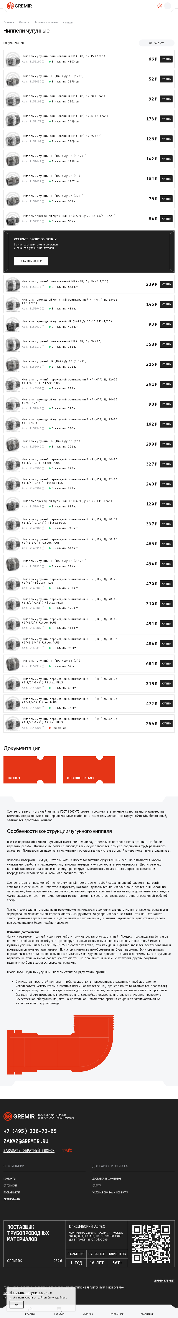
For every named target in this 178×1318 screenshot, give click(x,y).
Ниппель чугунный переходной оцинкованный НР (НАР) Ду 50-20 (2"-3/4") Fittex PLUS (69, 700)
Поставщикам (11, 1192)
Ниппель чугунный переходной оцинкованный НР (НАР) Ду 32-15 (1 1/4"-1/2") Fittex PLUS (69, 481)
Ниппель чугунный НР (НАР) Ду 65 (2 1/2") (54, 561)
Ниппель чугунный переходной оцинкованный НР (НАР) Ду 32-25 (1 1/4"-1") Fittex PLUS (69, 381)
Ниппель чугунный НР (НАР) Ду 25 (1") (51, 176)
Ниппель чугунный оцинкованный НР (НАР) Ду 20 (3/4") (63, 96)
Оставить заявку (31, 261)
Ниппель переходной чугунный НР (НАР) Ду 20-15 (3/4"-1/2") (68, 216)
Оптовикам (10, 1185)
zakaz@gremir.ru (25, 1141)
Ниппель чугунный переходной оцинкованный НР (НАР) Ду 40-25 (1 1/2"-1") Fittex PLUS (69, 461)
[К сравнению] (122, 59)
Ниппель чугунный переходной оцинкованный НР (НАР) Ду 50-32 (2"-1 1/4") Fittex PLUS (69, 640)
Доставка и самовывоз (106, 1178)
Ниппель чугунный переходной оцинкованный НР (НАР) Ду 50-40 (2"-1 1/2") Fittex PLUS (69, 541)
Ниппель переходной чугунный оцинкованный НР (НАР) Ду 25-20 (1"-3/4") (69, 421)
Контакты (9, 1178)
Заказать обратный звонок (28, 1150)
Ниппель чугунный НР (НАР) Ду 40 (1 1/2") (54, 361)
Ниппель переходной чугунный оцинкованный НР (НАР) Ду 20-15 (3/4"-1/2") (69, 401)
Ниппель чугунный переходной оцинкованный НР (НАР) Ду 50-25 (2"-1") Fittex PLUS (69, 581)
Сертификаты (11, 1199)
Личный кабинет (164, 1280)
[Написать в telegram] (65, 1131)
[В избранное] (130, 59)
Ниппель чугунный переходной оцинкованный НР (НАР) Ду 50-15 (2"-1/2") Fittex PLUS (69, 620)
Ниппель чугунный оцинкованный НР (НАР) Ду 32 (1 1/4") (65, 116)
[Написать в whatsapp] (73, 1131)
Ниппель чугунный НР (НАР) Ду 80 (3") (51, 661)
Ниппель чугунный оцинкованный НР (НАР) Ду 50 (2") (62, 341)
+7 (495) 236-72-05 (29, 1131)
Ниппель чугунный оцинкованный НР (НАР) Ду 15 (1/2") (63, 56)
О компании (13, 1166)
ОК (16, 1304)
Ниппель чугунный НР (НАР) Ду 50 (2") (51, 441)
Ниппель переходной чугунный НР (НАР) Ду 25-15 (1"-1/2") (67, 321)
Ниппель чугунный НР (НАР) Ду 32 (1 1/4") (54, 156)
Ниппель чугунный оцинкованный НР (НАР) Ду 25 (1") (62, 136)
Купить (166, 59)
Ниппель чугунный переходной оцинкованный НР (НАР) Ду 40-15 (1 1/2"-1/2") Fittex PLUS (69, 600)
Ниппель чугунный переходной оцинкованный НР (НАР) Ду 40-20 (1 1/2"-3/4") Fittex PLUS (69, 680)
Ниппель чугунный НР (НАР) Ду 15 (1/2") (53, 76)
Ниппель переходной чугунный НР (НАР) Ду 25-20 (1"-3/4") (67, 501)
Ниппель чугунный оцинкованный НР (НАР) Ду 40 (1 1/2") (65, 281)
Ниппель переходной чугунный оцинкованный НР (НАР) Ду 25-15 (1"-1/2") (69, 301)
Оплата (96, 1185)
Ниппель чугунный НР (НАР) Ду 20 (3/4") (53, 196)
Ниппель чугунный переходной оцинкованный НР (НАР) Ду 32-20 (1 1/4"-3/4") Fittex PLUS (69, 720)
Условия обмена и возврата (110, 1192)
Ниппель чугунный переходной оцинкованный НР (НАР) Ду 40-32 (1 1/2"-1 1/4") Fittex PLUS (69, 521)
